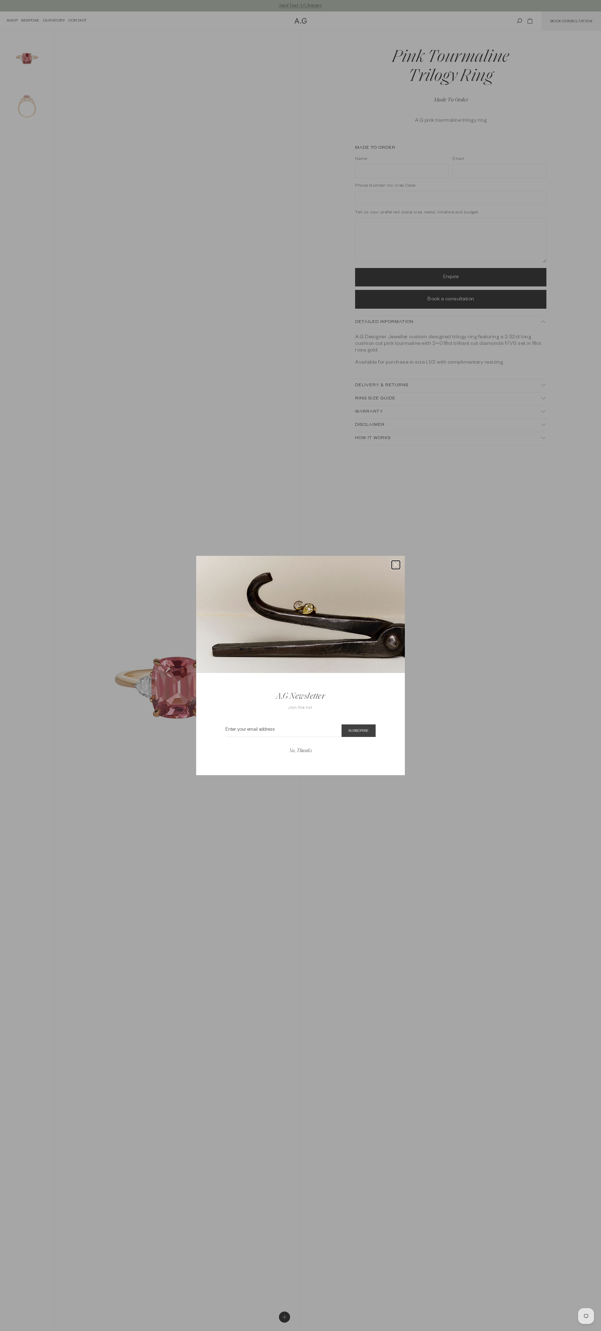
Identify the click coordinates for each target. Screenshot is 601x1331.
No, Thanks (300, 751)
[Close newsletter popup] (396, 565)
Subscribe (358, 731)
